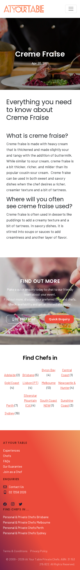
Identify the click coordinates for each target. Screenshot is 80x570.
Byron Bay (48, 370)
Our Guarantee (12, 466)
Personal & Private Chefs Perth (23, 528)
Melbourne (49, 383)
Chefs (7, 456)
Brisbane (28, 375)
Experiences (11, 450)
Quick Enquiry (59, 319)
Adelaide (10, 375)
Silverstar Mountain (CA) (30, 400)
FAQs (6, 461)
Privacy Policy (38, 551)
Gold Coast (12, 383)
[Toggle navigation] (71, 9)
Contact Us (16, 487)
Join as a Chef (12, 472)
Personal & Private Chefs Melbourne (26, 522)
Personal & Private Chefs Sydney (24, 533)
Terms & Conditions (15, 551)
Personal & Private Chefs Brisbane (26, 517)
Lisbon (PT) (30, 383)
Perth (10, 405)
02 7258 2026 (17, 492)
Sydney (9, 413)
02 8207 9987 (25, 319)
